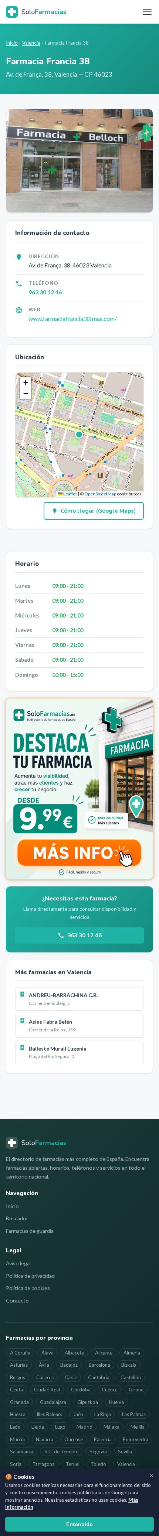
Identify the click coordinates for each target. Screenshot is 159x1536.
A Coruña (20, 1353)
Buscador (17, 1218)
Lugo (60, 1427)
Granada (19, 1402)
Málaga (111, 1427)
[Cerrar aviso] (151, 1475)
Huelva (116, 1402)
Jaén (78, 1414)
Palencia (103, 1439)
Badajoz (69, 1365)
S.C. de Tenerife (61, 1451)
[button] (79, 434)
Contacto (17, 1300)
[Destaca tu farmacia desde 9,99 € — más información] (79, 789)
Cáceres (45, 1377)
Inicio (12, 43)
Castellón (131, 1377)
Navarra (44, 1439)
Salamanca (21, 1451)
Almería (132, 1353)
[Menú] (147, 11)
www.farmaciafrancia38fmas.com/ (72, 318)
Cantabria (98, 1377)
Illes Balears (49, 1414)
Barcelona (99, 1365)
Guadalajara (53, 1402)
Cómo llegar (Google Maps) (98, 511)
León (15, 1427)
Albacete (74, 1353)
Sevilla (125, 1451)
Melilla (138, 1427)
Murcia (17, 1439)
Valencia (31, 43)
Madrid (84, 1427)
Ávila (44, 1365)
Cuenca (110, 1390)
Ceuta (16, 1390)
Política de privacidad (30, 1276)
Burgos (17, 1377)
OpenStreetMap (100, 494)
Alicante (103, 1353)
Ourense (73, 1439)
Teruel (73, 1464)
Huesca (18, 1414)
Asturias (19, 1365)
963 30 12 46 (45, 291)
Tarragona (44, 1464)
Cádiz (71, 1377)
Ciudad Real (47, 1390)
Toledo (98, 1464)
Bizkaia (128, 1365)
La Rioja (102, 1414)
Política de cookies (28, 1288)
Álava (47, 1353)
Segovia (98, 1451)
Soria (15, 1464)
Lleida (37, 1427)
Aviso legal (18, 1263)
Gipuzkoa (87, 1402)
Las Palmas (134, 1414)
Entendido (79, 1524)
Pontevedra (135, 1439)
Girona (136, 1390)
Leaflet (69, 494)
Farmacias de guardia (30, 1231)
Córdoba (81, 1390)
